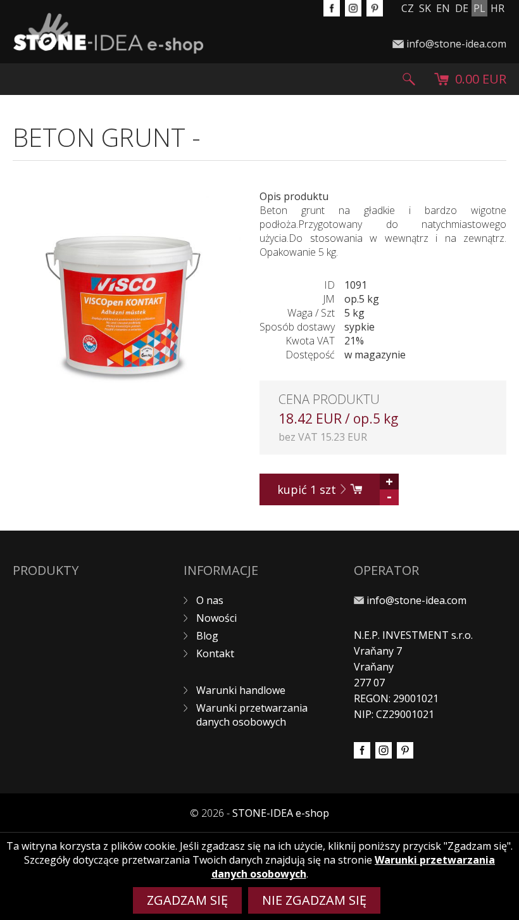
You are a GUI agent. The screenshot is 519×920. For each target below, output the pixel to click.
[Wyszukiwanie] (409, 79)
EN (443, 8)
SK (425, 8)
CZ (407, 8)
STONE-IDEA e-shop (280, 813)
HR (497, 8)
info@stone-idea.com (456, 44)
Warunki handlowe (240, 690)
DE (461, 8)
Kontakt (215, 653)
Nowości (216, 618)
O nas (209, 600)
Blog (207, 636)
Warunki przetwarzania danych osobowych (252, 715)
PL (479, 8)
